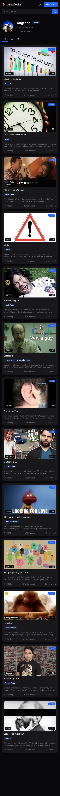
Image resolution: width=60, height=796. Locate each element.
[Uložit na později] (12, 50)
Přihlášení (51, 4)
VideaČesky (14, 4)
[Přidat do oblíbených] (7, 50)
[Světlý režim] (40, 4)
